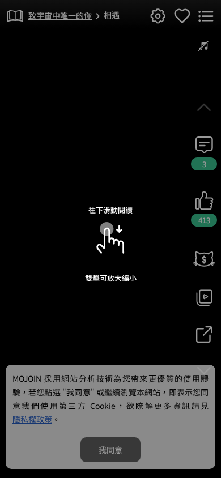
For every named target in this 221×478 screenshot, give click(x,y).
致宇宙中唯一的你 (60, 15)
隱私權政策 (32, 419)
